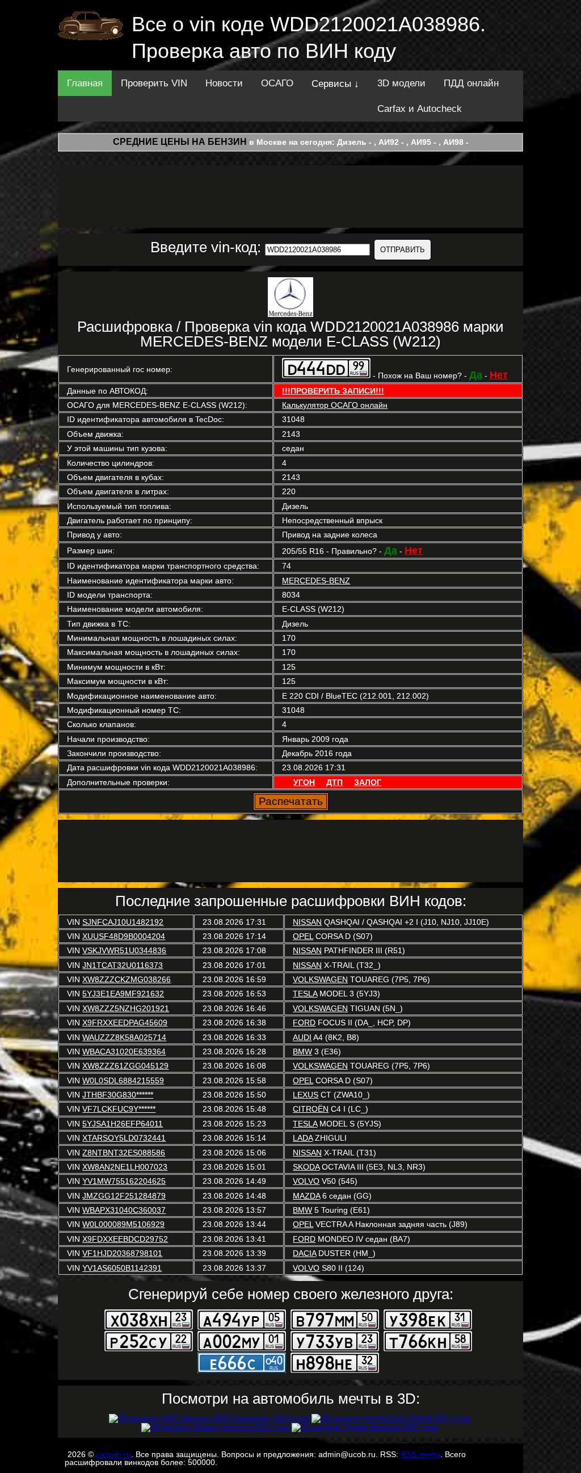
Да (475, 375)
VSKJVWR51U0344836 (124, 950)
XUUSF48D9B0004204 (123, 936)
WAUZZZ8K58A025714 (124, 1037)
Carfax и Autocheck (419, 108)
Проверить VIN (154, 83)
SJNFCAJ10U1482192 (122, 922)
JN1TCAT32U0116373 (122, 965)
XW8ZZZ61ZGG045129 (125, 1065)
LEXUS (305, 1094)
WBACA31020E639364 (124, 1051)
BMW (302, 1051)
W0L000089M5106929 (123, 1224)
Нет (499, 375)
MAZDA (306, 1195)
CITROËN (311, 1108)
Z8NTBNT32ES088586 (123, 1152)
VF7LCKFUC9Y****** (118, 1108)
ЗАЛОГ (367, 782)
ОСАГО (277, 83)
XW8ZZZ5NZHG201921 (125, 1008)
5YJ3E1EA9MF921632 (123, 993)
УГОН (304, 782)
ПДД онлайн (471, 83)
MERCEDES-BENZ (316, 580)
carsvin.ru (113, 1454)
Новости (224, 83)
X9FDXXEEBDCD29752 (125, 1239)
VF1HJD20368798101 (122, 1253)
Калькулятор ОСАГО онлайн (335, 405)
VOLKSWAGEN (320, 979)
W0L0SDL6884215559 (123, 1080)
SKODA (306, 1166)
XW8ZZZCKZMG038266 (126, 979)
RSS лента (420, 1454)
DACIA (304, 1253)
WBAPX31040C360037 (124, 1210)
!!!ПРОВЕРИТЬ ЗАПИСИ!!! (333, 390)
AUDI (302, 1037)
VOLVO (306, 1181)
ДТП (334, 782)
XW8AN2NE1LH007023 (124, 1166)
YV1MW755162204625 (124, 1181)
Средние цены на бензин (180, 142)
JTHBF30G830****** (117, 1094)
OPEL (303, 936)
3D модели (401, 83)
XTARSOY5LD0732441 (124, 1137)
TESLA (305, 993)
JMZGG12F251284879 (124, 1195)
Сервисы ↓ (335, 83)
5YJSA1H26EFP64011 (122, 1123)
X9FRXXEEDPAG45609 (124, 1022)
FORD (304, 1022)
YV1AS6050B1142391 (122, 1267)
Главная (85, 83)
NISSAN (307, 922)
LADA (303, 1137)
